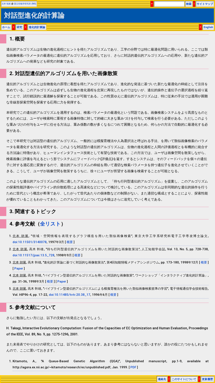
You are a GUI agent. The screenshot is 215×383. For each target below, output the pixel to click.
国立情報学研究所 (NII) (25, 3)
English (208, 27)
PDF (133, 367)
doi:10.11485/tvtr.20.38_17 (69, 295)
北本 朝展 (6, 3)
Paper (19, 268)
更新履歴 (207, 379)
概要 (70, 242)
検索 (188, 3)
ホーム (6, 27)
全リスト (50, 224)
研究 (19, 27)
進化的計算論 (37, 27)
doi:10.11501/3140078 (30, 242)
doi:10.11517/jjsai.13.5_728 (33, 255)
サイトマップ (205, 3)
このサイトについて (184, 379)
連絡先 (162, 379)
